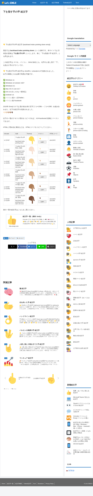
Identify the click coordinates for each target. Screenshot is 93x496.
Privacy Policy (50, 483)
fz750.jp (71, 470)
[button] (51, 247)
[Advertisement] (31, 27)
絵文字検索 (18, 483)
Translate (82, 49)
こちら (77, 68)
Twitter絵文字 (27, 483)
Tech (34, 483)
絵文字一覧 (10, 483)
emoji (6, 238)
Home (3, 483)
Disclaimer (41, 483)
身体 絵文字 (21, 238)
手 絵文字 (13, 238)
